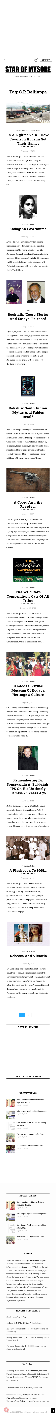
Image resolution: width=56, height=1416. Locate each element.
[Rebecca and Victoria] (28, 945)
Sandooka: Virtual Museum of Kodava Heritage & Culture (28, 690)
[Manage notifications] (6, 1409)
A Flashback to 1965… (28, 870)
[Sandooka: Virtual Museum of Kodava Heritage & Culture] (28, 675)
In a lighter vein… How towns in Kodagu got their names (28, 139)
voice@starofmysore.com (38, 1401)
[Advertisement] (28, 28)
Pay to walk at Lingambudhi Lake (30, 1134)
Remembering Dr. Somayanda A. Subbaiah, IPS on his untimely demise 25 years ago (28, 786)
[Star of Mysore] (28, 70)
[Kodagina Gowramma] (28, 218)
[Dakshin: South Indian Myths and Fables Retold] (28, 397)
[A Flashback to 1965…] (28, 859)
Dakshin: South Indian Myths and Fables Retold (28, 412)
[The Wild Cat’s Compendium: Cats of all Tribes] (28, 581)
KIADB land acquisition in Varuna (31, 1145)
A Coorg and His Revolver (28, 504)
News (28, 310)
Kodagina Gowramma (28, 229)
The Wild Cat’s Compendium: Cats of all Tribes (28, 596)
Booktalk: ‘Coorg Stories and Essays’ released (28, 316)
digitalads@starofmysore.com (32, 1394)
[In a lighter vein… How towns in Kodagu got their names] (28, 124)
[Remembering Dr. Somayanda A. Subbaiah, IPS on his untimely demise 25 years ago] (28, 769)
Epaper (47, 59)
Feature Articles (22, 130)
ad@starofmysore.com (26, 1398)
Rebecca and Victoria (28, 956)
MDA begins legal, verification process (32, 1111)
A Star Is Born (21, 1317)
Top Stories (35, 130)
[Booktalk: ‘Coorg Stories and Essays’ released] (28, 303)
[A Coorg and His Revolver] (28, 491)
